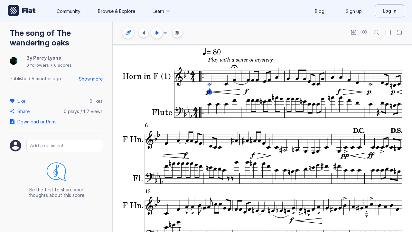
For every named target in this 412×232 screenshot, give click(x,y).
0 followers (37, 65)
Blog (319, 11)
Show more (91, 79)
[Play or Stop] (157, 33)
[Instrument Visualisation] (177, 33)
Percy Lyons (47, 58)
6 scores (63, 65)
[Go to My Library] (22, 11)
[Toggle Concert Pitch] (353, 33)
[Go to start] (143, 33)
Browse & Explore (116, 11)
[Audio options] (165, 33)
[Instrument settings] (128, 33)
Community (68, 11)
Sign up (354, 11)
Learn (158, 11)
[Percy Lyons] (13, 61)
